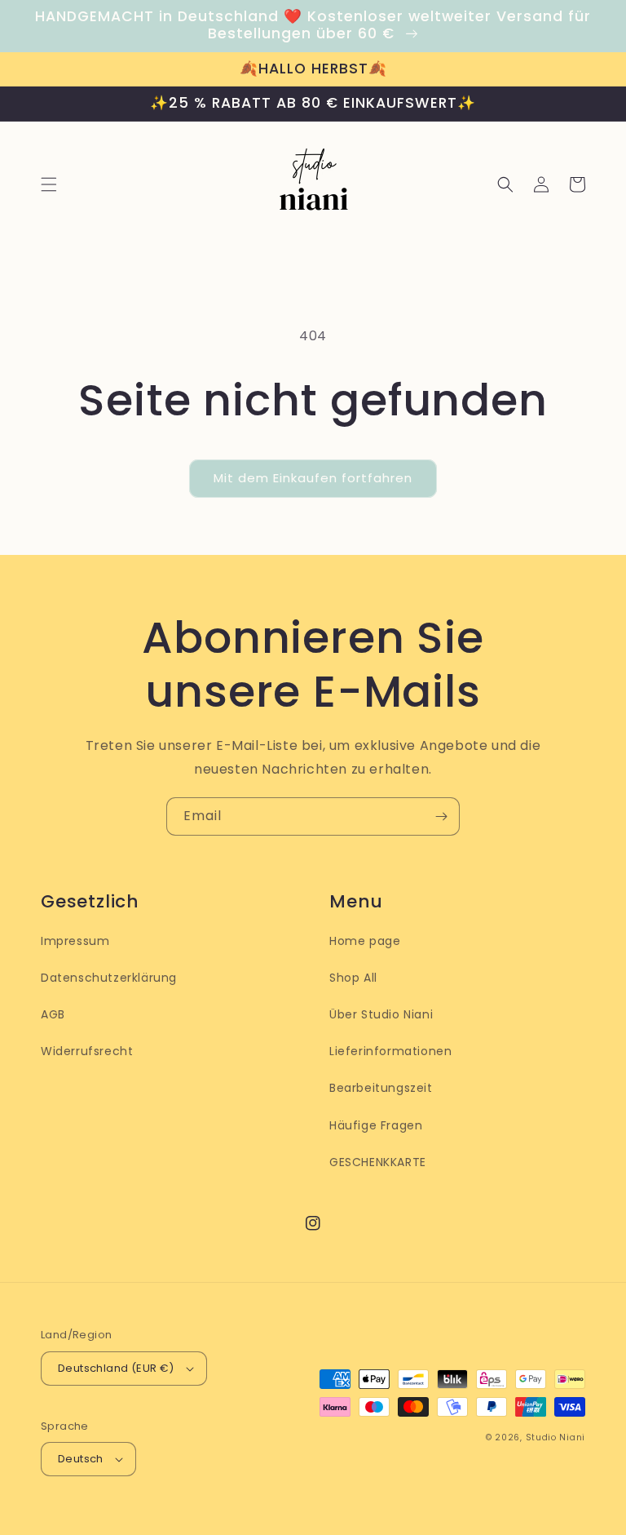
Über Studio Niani (381, 1014)
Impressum (75, 941)
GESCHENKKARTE (377, 1162)
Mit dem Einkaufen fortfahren (313, 477)
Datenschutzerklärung (109, 977)
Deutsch (81, 1458)
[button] (49, 184)
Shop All (353, 977)
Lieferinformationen (390, 1051)
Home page (364, 941)
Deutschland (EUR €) (116, 1368)
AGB (53, 1014)
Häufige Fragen (375, 1125)
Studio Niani (555, 1437)
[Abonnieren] (441, 816)
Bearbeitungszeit (381, 1088)
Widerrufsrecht (87, 1051)
